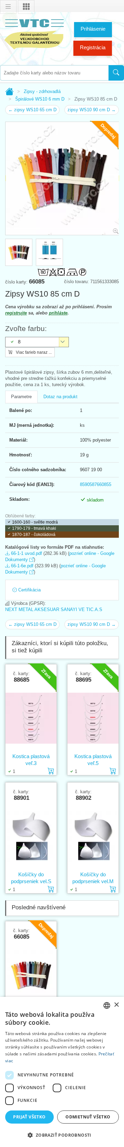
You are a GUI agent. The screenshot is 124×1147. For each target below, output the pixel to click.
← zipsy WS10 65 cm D (32, 109)
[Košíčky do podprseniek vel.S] (31, 836)
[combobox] (54, 73)
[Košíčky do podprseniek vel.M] (93, 836)
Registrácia (92, 47)
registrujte (16, 313)
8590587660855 (95, 484)
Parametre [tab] (21, 396)
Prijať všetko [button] (29, 1117)
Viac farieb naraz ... (33, 352)
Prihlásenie (93, 29)
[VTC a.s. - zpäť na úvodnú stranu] (34, 33)
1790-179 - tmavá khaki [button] (34, 528)
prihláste (58, 313)
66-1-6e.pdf (21, 565)
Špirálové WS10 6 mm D (39, 99)
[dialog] (62, 1072)
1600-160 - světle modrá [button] (35, 522)
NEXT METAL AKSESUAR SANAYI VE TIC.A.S (53, 609)
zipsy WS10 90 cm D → (92, 109)
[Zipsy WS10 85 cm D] (31, 975)
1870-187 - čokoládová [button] (33, 534)
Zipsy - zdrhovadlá (42, 91)
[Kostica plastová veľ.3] (31, 718)
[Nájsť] (116, 73)
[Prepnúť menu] (8, 7)
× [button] (116, 1005)
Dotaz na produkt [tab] (60, 396)
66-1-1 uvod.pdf (26, 553)
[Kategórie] (26, 7)
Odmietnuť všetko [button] (87, 1117)
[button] (62, 1135)
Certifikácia (29, 589)
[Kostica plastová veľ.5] (93, 718)
